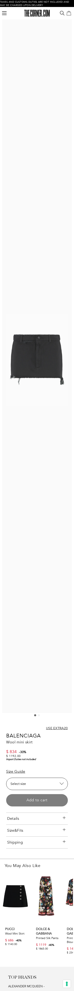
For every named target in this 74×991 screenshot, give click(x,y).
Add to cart (37, 800)
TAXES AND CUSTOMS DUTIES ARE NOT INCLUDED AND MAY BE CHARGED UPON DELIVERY (34, 3)
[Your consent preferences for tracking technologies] (67, 984)
